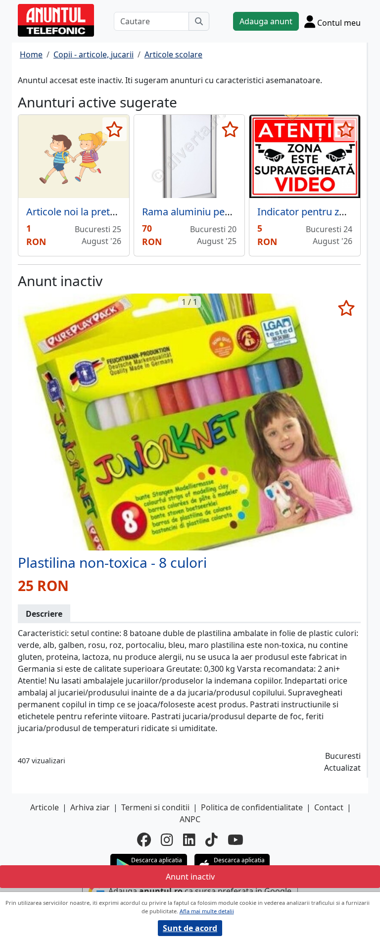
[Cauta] (199, 21)
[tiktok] (211, 839)
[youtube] (235, 839)
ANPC (190, 819)
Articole (44, 807)
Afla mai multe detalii (207, 911)
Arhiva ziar (90, 807)
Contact (328, 807)
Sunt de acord (190, 928)
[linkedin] (189, 839)
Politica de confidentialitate (252, 807)
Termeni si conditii (155, 807)
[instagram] (167, 839)
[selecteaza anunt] (114, 129)
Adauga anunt (265, 21)
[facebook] (144, 839)
